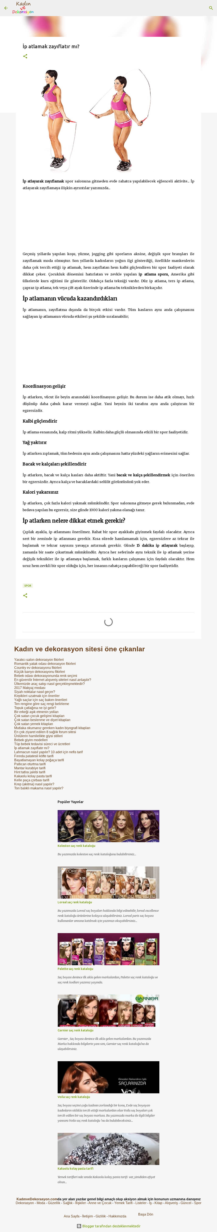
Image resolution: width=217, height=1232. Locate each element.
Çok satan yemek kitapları (33, 724)
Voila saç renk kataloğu (74, 1097)
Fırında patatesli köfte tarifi (34, 756)
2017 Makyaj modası (29, 688)
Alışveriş (171, 1203)
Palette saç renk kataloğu (75, 969)
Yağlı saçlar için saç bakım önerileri (40, 700)
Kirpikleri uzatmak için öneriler (37, 696)
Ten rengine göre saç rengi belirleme (41, 704)
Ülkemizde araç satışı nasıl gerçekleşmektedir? (49, 684)
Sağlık (67, 1203)
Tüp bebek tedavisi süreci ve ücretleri (42, 744)
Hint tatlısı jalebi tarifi (29, 772)
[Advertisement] (108, 221)
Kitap (158, 1203)
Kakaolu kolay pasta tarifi (33, 776)
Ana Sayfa (71, 1216)
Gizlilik (101, 1216)
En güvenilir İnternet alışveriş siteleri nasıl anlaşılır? (52, 680)
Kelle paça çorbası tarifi (31, 780)
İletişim (87, 1216)
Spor (27, 585)
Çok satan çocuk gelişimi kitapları (39, 716)
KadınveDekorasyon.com (37, 1199)
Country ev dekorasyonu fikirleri (38, 667)
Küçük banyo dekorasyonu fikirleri (39, 671)
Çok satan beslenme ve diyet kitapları (42, 720)
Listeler (140, 1203)
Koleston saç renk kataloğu (76, 845)
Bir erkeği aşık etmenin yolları (36, 712)
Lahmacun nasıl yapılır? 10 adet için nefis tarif (48, 752)
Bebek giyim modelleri (31, 740)
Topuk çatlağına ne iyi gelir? (35, 708)
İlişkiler (80, 1203)
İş (150, 1203)
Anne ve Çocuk (99, 1203)
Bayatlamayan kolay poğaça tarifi (39, 760)
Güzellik (54, 1203)
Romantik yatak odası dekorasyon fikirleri (45, 663)
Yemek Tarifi (123, 1203)
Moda (41, 1203)
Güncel (186, 1203)
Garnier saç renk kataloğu (75, 1030)
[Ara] (41, 8)
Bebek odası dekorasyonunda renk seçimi (45, 676)
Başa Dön (145, 1214)
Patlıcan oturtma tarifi (30, 764)
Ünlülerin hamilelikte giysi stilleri (38, 736)
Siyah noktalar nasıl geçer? (34, 692)
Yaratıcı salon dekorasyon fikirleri (39, 659)
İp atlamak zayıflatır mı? (31, 748)
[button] (25, 56)
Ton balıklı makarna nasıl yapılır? (38, 788)
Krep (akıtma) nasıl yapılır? (34, 784)
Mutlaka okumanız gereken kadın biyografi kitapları (52, 728)
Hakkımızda (117, 1216)
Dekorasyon (25, 1203)
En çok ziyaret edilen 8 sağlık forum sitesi (45, 732)
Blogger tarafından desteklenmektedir (111, 1226)
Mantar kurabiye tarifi (30, 768)
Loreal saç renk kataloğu (75, 902)
